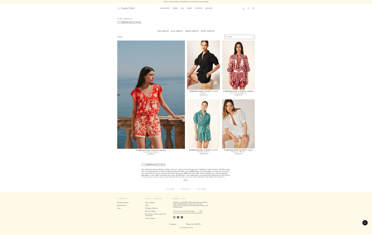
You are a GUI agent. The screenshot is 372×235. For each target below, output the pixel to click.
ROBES (189, 8)
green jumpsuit (192, 31)
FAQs (147, 205)
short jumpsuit (208, 31)
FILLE (182, 8)
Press (119, 208)
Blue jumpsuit (177, 31)
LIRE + (186, 180)
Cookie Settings (150, 218)
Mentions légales (150, 211)
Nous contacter (150, 202)
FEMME (175, 8)
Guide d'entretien (123, 202)
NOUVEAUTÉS (165, 8)
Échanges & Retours (151, 208)
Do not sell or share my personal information (155, 214)
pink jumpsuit (163, 31)
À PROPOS (198, 8)
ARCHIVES (208, 8)
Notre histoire (121, 205)
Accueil (119, 19)
